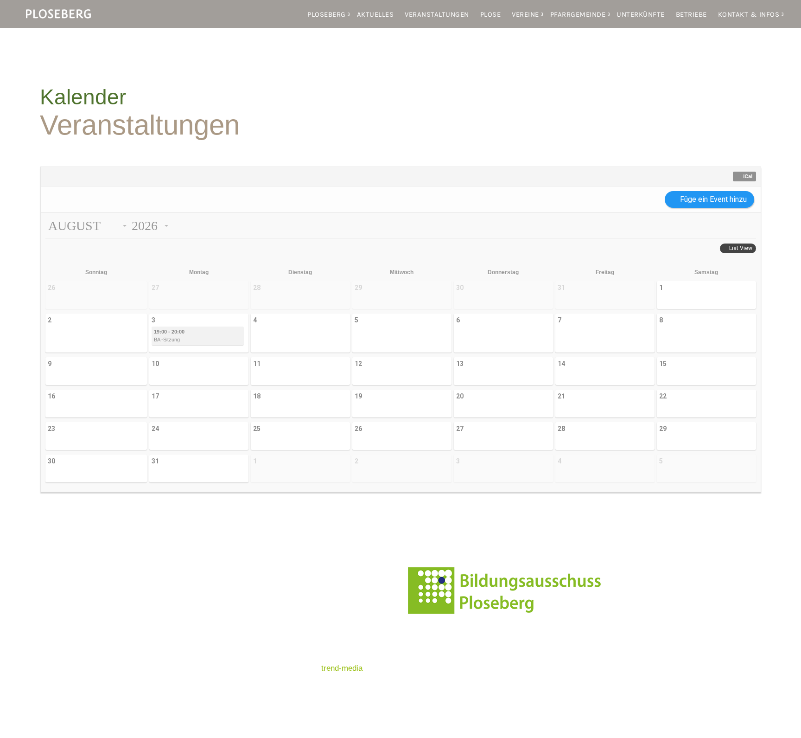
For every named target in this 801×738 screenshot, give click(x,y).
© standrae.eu (303, 649)
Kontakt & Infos (749, 14)
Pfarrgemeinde (578, 14)
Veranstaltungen (437, 14)
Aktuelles (375, 14)
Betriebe (691, 14)
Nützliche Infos (305, 594)
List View (740, 248)
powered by (320, 668)
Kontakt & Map (304, 576)
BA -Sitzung (169, 335)
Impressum (298, 613)
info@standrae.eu (555, 653)
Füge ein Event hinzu (713, 199)
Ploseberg (326, 14)
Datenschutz (301, 631)
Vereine (525, 14)
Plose (490, 14)
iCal (747, 176)
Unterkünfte (641, 14)
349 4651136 (561, 665)
